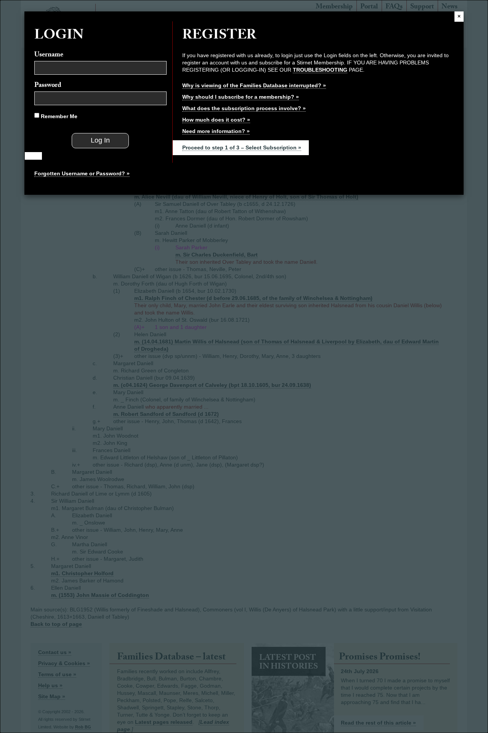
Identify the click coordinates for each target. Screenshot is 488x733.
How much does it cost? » (216, 120)
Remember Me (58, 116)
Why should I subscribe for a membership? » (240, 97)
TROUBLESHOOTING (320, 70)
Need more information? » (216, 131)
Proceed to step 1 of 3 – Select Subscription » (241, 147)
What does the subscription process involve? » (244, 108)
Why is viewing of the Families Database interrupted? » (254, 85)
